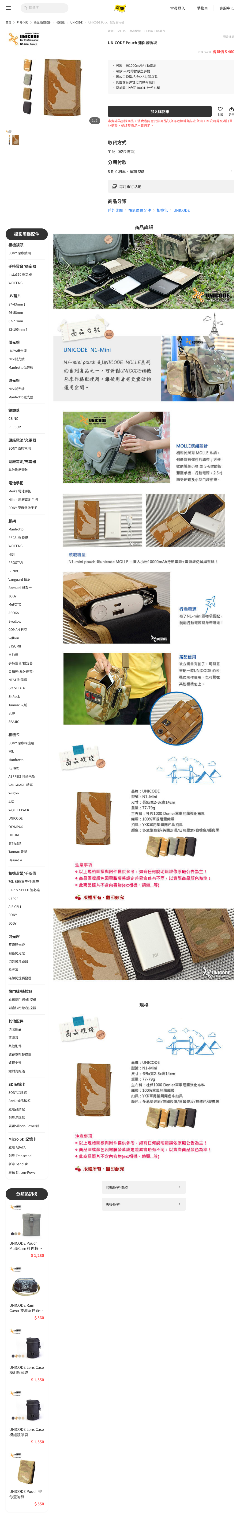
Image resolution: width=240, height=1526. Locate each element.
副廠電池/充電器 (22, 461)
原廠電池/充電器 (22, 440)
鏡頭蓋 (14, 410)
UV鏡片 (14, 295)
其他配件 (15, 1021)
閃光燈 (14, 936)
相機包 (60, 22)
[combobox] (47, 8)
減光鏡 (14, 380)
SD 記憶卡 (17, 1084)
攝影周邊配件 (42, 22)
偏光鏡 (14, 342)
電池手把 (15, 482)
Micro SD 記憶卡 (22, 1139)
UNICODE (76, 22)
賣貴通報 (228, 37)
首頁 (8, 22)
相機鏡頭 (15, 244)
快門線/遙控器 (20, 991)
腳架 (12, 520)
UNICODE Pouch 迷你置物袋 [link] (106, 22)
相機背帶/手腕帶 (22, 873)
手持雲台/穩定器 (22, 266)
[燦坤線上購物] (120, 8)
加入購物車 (159, 111)
